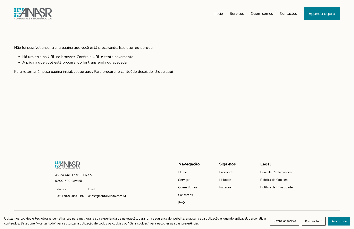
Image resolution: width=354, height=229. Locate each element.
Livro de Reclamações (276, 172)
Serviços (237, 13)
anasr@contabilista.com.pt (107, 196)
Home (182, 172)
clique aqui (83, 71)
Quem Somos (188, 187)
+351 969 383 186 (69, 196)
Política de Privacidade (276, 187)
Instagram (226, 187)
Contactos (288, 13)
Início (218, 13)
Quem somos (262, 13)
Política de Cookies (274, 180)
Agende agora (322, 13)
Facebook (226, 172)
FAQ (181, 202)
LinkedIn (225, 180)
